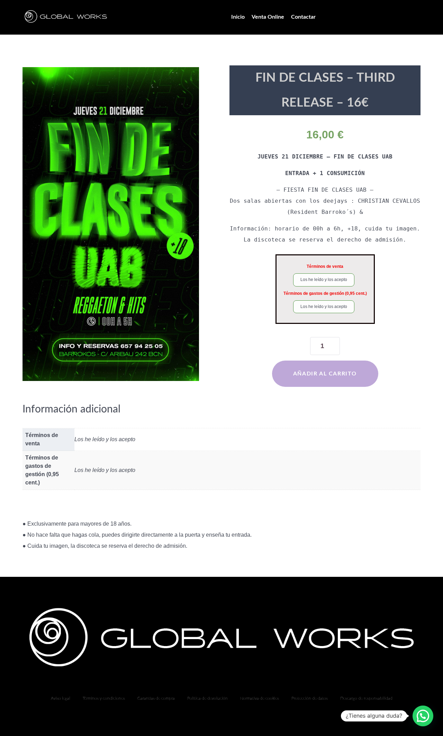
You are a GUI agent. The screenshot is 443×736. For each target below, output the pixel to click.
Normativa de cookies (259, 698)
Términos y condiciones (104, 698)
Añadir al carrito (325, 373)
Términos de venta (325, 266)
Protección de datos (309, 698)
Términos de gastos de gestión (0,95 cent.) (325, 293)
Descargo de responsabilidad (366, 698)
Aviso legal (60, 698)
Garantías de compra (156, 698)
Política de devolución (207, 698)
